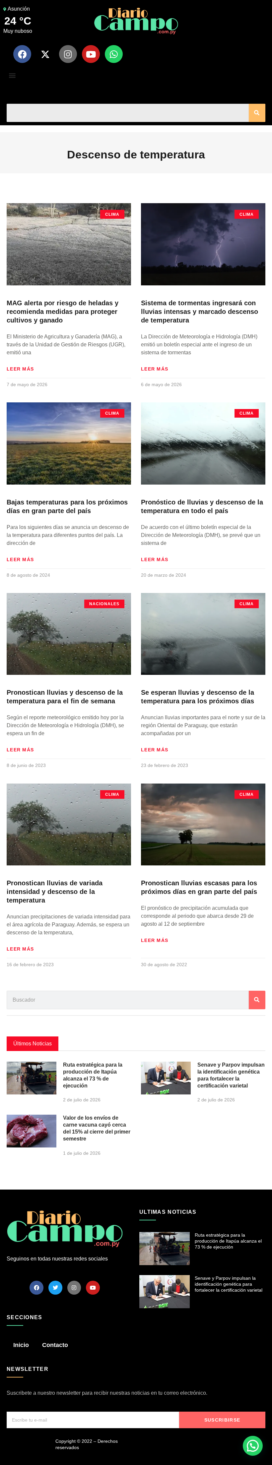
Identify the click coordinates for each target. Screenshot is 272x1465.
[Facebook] (22, 54)
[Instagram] (68, 54)
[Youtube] (91, 54)
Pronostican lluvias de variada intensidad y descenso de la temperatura (54, 891)
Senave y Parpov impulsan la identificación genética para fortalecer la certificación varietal (228, 1284)
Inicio (21, 1345)
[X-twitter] (45, 54)
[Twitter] (55, 1288)
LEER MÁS (20, 369)
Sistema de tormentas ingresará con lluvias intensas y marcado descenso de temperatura (199, 311)
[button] (12, 75)
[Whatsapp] (114, 54)
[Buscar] (257, 113)
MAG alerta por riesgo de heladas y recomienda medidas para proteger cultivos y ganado (62, 311)
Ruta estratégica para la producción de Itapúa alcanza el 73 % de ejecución (228, 1241)
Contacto (55, 1345)
